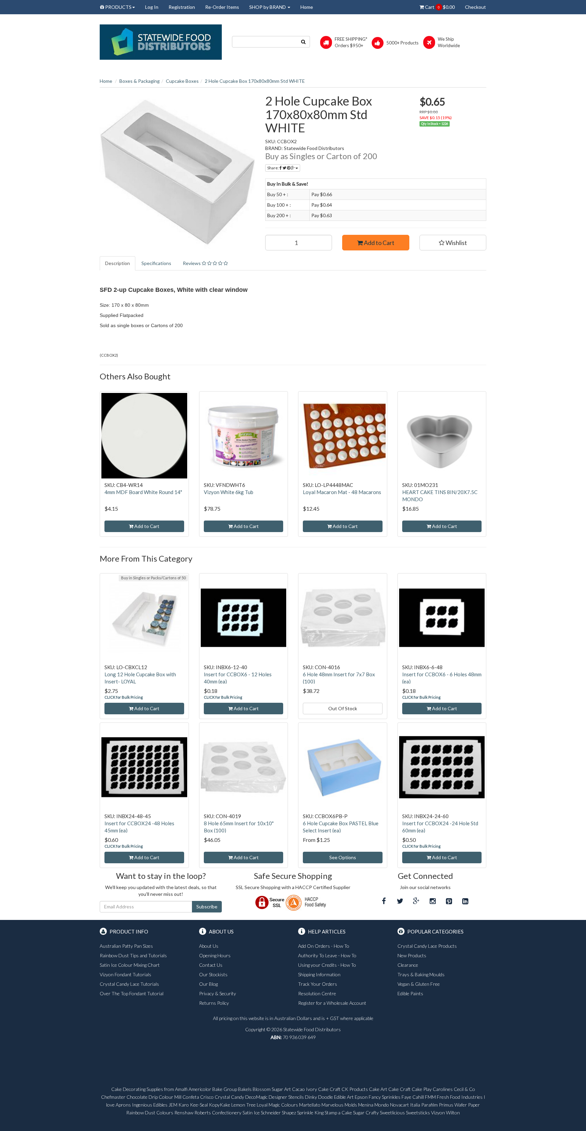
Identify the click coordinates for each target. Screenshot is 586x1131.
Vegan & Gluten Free (418, 984)
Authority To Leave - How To (327, 955)
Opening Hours (215, 955)
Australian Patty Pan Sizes (126, 946)
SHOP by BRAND (268, 7)
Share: (273, 167)
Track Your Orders (317, 984)
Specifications (156, 263)
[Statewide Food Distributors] (161, 41)
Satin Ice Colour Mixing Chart (130, 965)
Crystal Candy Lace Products (427, 946)
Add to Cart (378, 242)
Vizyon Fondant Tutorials (125, 974)
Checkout (475, 7)
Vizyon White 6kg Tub (228, 492)
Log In (151, 7)
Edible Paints (410, 993)
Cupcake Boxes (182, 81)
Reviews (192, 263)
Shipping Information (319, 974)
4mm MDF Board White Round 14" (143, 492)
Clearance (407, 965)
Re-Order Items (222, 7)
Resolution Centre (317, 993)
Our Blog (208, 984)
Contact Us (210, 965)
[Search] (303, 42)
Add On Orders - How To (323, 946)
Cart (439, 7)
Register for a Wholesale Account (332, 1003)
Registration (182, 7)
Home (306, 7)
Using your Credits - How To (327, 965)
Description (117, 263)
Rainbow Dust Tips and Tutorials (133, 955)
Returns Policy (214, 1003)
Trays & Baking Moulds (421, 974)
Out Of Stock (342, 708)
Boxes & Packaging (139, 81)
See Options (342, 857)
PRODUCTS (118, 7)
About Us (208, 946)
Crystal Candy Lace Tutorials (129, 984)
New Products (411, 955)
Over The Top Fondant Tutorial (131, 993)
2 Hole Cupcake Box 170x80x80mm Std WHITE (255, 81)
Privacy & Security (217, 993)
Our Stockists (213, 974)
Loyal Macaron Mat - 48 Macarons (342, 492)
